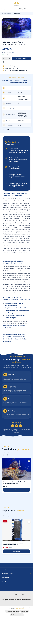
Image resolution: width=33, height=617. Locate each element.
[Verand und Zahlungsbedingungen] (19, 8)
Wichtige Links (6, 569)
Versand (12, 52)
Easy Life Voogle (10, 308)
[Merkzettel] (11, 8)
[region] (16, 29)
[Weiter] (7, 454)
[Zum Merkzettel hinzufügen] (29, 460)
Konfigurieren (24, 611)
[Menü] (3, 8)
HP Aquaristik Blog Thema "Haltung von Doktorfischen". (15, 326)
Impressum (11, 594)
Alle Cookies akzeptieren (17, 614)
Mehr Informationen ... (20, 608)
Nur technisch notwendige (12, 611)
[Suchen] (7, 8)
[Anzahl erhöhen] (9, 58)
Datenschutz (18, 594)
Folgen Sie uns (5, 577)
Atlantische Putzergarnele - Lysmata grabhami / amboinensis (14, 482)
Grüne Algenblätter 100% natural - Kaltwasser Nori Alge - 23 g (13, 543)
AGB (23, 594)
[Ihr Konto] (15, 8)
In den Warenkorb (21, 58)
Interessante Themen (7, 573)
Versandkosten (27, 599)
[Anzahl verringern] (3, 58)
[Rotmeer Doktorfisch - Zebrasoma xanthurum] (16, 28)
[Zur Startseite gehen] (16, 4)
